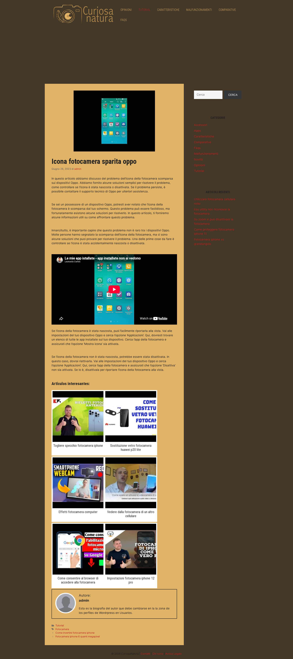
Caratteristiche (168, 10)
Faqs (124, 20)
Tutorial (144, 10)
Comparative (227, 10)
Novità (198, 159)
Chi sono (157, 653)
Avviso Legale (173, 653)
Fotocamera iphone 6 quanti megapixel (77, 636)
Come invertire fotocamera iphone (74, 632)
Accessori (200, 125)
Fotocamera (62, 629)
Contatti (145, 653)
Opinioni (126, 10)
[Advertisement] (146, 55)
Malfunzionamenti (199, 10)
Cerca (233, 94)
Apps (197, 130)
